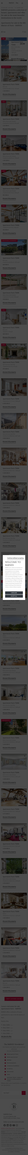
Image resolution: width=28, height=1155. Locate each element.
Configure (14, 593)
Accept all (14, 596)
